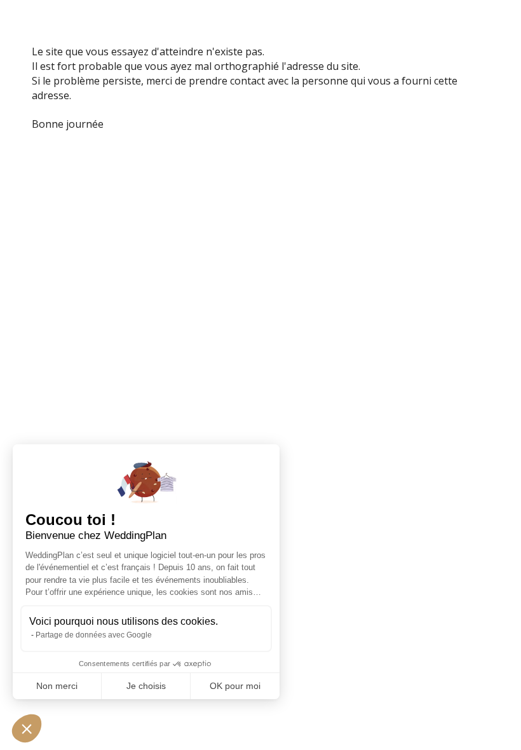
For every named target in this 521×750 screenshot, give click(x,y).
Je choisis (146, 686)
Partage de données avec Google (94, 635)
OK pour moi (235, 686)
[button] (26, 728)
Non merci (57, 686)
